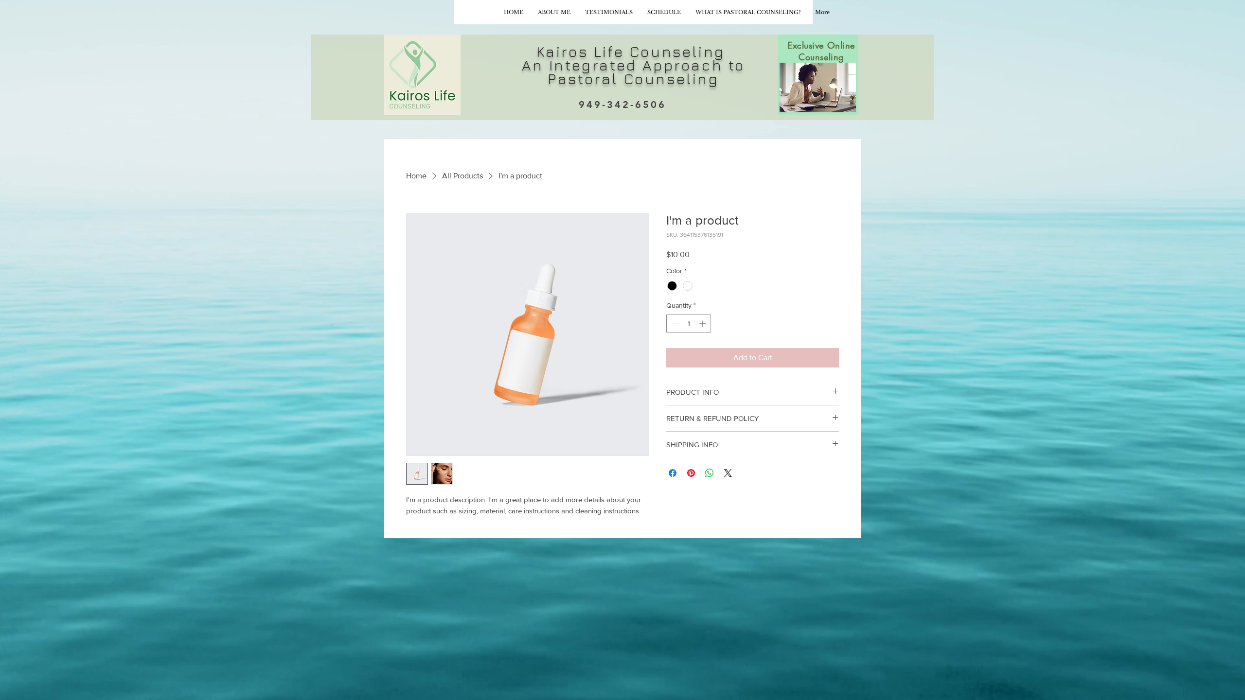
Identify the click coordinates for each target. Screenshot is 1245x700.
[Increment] (703, 323)
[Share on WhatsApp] (709, 473)
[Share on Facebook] (672, 473)
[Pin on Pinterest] (691, 473)
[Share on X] (728, 473)
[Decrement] (674, 323)
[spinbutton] (688, 323)
